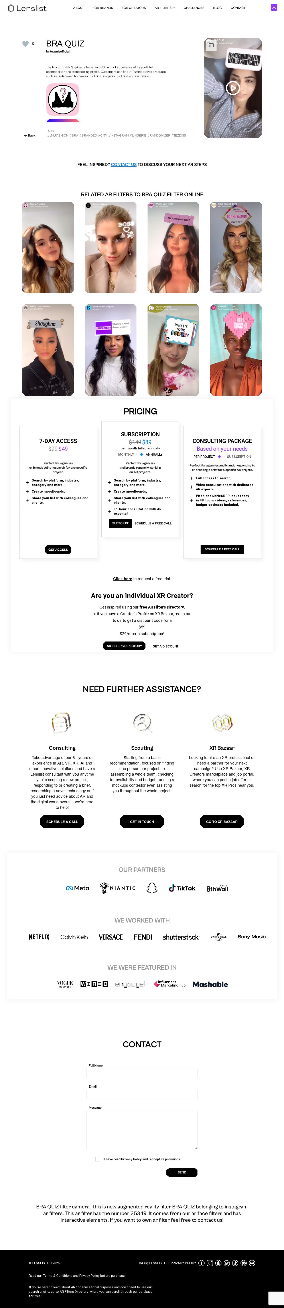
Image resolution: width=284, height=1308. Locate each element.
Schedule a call (62, 821)
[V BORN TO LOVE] (236, 350)
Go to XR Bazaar (222, 821)
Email (93, 1086)
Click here (122, 579)
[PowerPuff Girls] (173, 350)
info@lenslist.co (154, 1263)
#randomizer (158, 135)
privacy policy (183, 1263)
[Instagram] (210, 1263)
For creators (134, 8)
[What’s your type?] (173, 247)
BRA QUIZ (65, 44)
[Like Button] (25, 43)
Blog (217, 8)
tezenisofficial (59, 51)
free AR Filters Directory (161, 607)
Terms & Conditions (57, 1276)
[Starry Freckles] (48, 247)
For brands (103, 8)
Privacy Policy (89, 1276)
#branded (88, 135)
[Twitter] (227, 1263)
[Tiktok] (235, 1263)
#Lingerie (138, 135)
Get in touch (142, 821)
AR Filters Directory (74, 1292)
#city (102, 135)
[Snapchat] (218, 1263)
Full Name (96, 1065)
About (78, 8)
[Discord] (244, 1263)
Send (182, 1172)
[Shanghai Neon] (111, 247)
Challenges (194, 8)
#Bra (73, 135)
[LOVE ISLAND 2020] (236, 247)
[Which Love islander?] (48, 350)
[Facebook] (201, 1263)
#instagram (118, 135)
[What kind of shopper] (111, 350)
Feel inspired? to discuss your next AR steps (142, 164)
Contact (238, 8)
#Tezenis (179, 135)
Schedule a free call (153, 523)
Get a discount (165, 646)
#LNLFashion (57, 135)
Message (95, 1108)
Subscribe (120, 523)
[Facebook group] (252, 1263)
